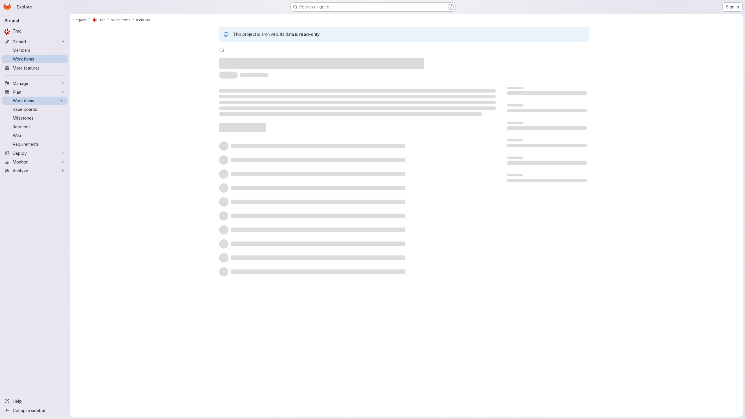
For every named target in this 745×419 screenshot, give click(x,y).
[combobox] (447, 173)
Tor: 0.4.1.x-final (522, 149)
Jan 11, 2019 (301, 60)
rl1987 (325, 60)
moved (246, 60)
